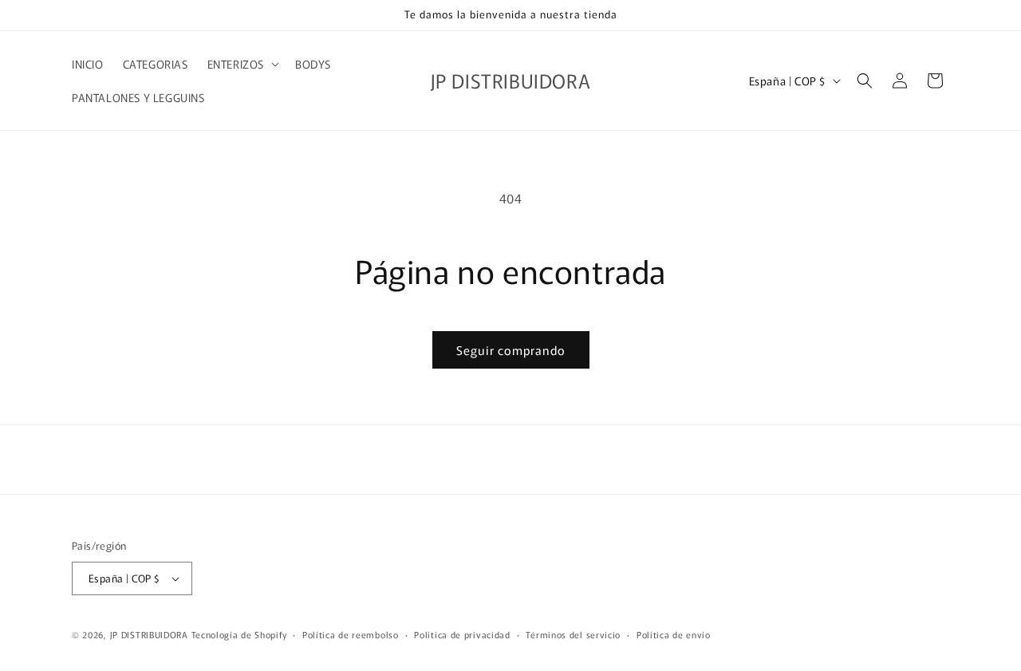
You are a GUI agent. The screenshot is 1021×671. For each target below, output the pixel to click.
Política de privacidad (462, 634)
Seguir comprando (511, 349)
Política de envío (674, 634)
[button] (242, 64)
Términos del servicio (573, 634)
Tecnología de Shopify (239, 634)
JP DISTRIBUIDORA (150, 634)
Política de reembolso (350, 634)
